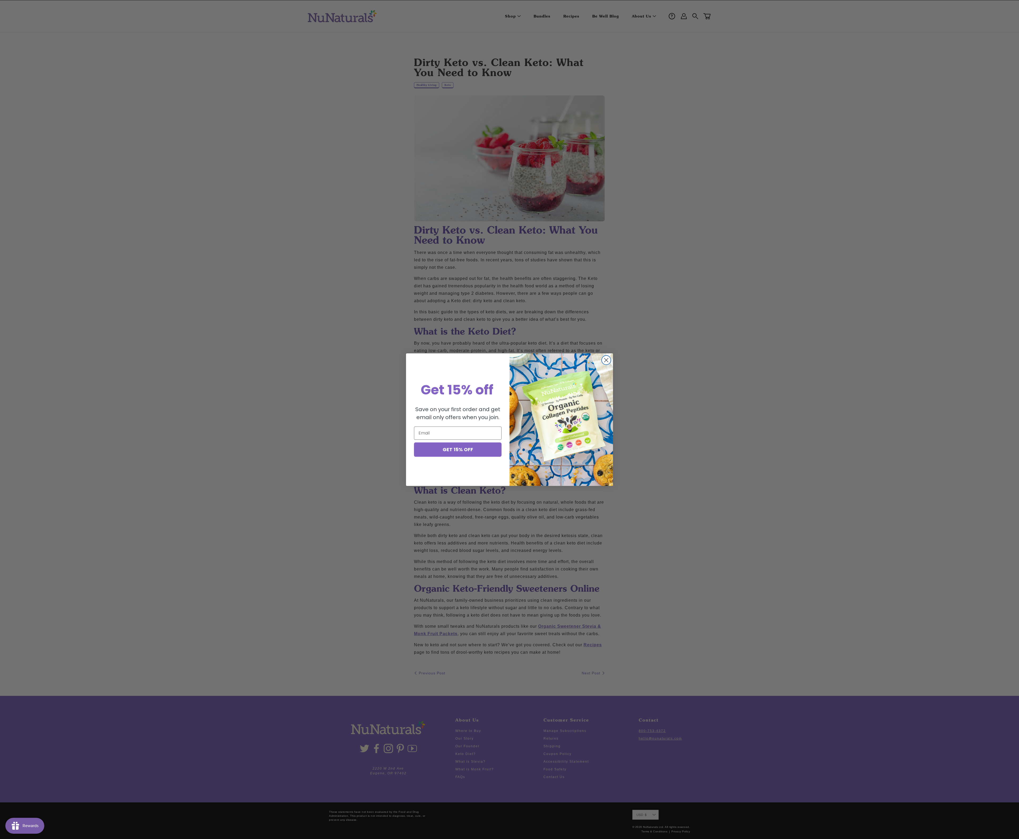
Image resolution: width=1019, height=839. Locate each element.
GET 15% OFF (458, 449)
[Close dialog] (606, 360)
